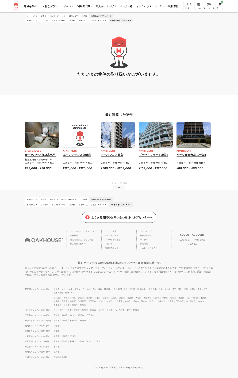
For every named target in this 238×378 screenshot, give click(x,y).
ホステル (144, 239)
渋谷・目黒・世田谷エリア (164, 289)
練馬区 (56, 301)
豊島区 (181, 298)
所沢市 (93, 310)
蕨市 (129, 310)
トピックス (110, 243)
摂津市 (65, 336)
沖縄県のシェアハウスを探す (37, 357)
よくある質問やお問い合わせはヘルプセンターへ (122, 217)
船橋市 (65, 315)
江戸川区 (82, 301)
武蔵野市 (110, 301)
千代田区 (57, 298)
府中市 (128, 301)
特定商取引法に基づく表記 (81, 239)
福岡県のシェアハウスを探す (37, 352)
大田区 (138, 298)
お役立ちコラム (111, 248)
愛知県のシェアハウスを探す (37, 325)
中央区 (67, 298)
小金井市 (161, 301)
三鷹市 (119, 301)
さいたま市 (58, 310)
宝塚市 (56, 341)
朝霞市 (136, 310)
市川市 (56, 315)
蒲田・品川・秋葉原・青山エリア (192, 289)
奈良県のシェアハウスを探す (37, 346)
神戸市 (73, 341)
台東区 (97, 298)
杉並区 (173, 298)
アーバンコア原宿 (112, 154)
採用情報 (173, 6)
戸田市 (77, 310)
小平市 (67, 305)
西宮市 (89, 341)
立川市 (101, 301)
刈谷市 (56, 325)
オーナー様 (126, 6)
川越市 (109, 310)
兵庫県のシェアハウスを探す (37, 341)
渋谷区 (157, 298)
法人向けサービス (106, 6)
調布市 (144, 301)
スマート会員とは (112, 239)
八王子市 (92, 301)
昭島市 (136, 301)
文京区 (89, 298)
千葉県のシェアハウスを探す (37, 315)
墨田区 (106, 298)
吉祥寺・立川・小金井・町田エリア (69, 289)
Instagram (199, 239)
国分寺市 (180, 301)
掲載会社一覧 (146, 235)
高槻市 (73, 336)
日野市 (171, 301)
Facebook (184, 239)
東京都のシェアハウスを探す (37, 289)
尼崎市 (65, 341)
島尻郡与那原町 (60, 357)
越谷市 (101, 310)
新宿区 (81, 298)
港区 (74, 298)
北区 (188, 298)
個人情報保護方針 (78, 243)
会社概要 (74, 235)
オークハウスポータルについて (83, 231)
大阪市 (56, 336)
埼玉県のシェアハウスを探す (37, 310)
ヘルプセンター (111, 235)
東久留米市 (191, 301)
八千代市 (90, 315)
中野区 (165, 298)
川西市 (81, 341)
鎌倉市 (83, 320)
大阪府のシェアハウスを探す (37, 336)
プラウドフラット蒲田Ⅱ (153, 154)
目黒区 (130, 298)
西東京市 (57, 305)
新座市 (85, 310)
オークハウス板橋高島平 (40, 154)
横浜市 (56, 320)
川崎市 (65, 320)
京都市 (56, 331)
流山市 (73, 315)
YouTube (192, 244)
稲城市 (83, 305)
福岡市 (56, 352)
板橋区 (204, 298)
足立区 (65, 301)
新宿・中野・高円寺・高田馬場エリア (134, 289)
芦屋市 (97, 341)
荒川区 (196, 298)
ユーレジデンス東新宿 (77, 154)
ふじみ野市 (119, 310)
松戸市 (81, 315)
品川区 (122, 298)
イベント (68, 6)
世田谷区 (147, 298)
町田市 (152, 301)
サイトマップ (146, 231)
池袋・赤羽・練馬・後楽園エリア (101, 289)
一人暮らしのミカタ (148, 248)
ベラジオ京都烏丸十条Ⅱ (191, 154)
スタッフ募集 (111, 231)
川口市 (68, 310)
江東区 (114, 298)
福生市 (75, 305)
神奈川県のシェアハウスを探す (38, 320)
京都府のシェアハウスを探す (37, 331)
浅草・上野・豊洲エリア (64, 292)
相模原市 (74, 320)
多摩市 (201, 301)
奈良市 (56, 346)
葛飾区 (73, 301)
